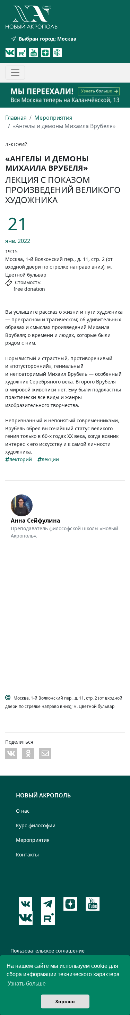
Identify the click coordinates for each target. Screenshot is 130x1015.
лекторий (20, 459)
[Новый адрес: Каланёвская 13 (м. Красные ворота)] (65, 95)
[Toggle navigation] (15, 72)
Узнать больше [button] (27, 984)
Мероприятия (53, 117)
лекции (50, 459)
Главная (16, 117)
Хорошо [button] (65, 1001)
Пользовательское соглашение (47, 950)
